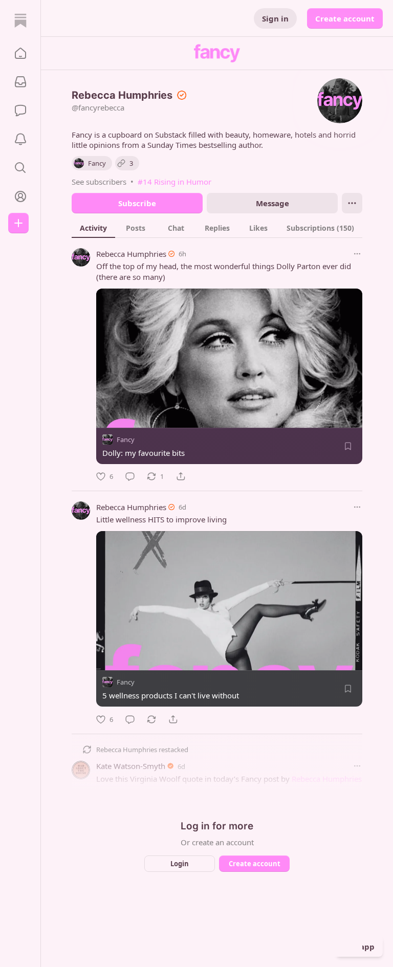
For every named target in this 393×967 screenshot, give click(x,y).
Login (179, 863)
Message (272, 203)
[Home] (20, 20)
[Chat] (20, 110)
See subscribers (99, 182)
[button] (20, 53)
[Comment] (130, 476)
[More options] (357, 254)
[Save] (348, 446)
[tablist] (217, 227)
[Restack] (151, 719)
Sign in (275, 18)
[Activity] (20, 139)
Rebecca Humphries (131, 254)
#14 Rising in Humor (174, 182)
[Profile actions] (352, 203)
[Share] (180, 476)
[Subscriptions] (20, 82)
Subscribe (137, 203)
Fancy (126, 439)
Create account (345, 18)
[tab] (93, 227)
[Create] (18, 223)
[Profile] (20, 196)
